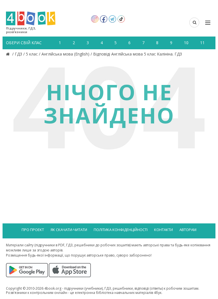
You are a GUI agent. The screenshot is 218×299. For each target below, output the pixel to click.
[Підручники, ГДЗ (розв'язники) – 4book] (8, 54)
